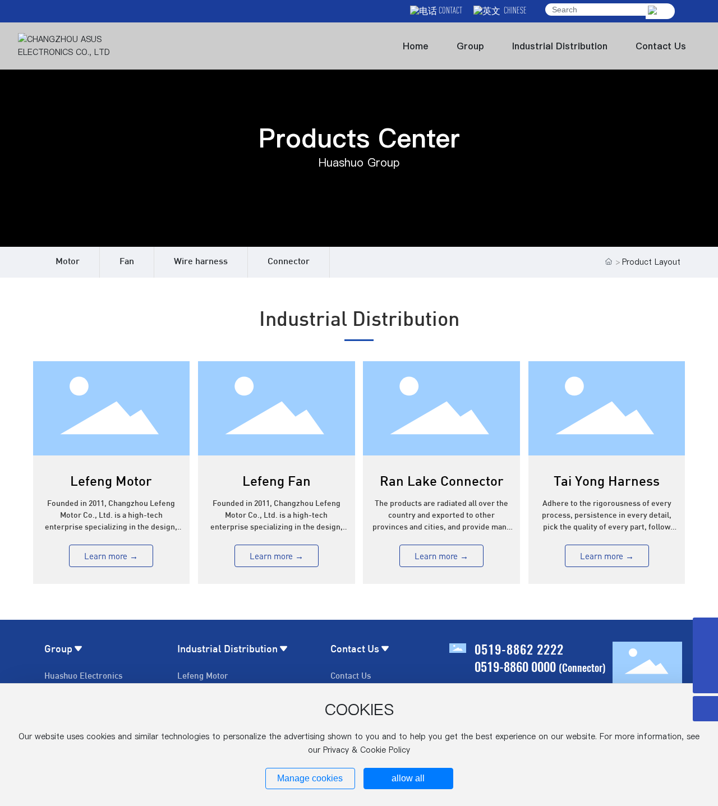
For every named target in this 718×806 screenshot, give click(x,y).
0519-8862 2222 (519, 649)
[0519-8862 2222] (705, 630)
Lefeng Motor (111, 482)
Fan (126, 262)
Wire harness (201, 262)
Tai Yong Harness (607, 482)
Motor (68, 262)
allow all (408, 778)
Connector (289, 262)
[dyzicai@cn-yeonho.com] (705, 655)
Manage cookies (310, 778)
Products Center (359, 138)
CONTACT (449, 10)
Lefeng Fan (276, 482)
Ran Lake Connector (442, 482)
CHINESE (513, 10)
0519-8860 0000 (515, 666)
